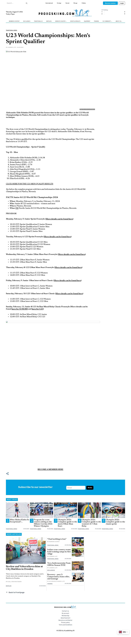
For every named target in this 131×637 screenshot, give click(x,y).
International (49, 3)
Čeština (84, 3)
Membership (65, 616)
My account (65, 613)
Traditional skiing (11, 30)
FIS (17, 208)
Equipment (87, 21)
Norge (75, 3)
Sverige (59, 3)
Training (96, 21)
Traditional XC (38, 21)
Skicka (90, 487)
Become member (110, 3)
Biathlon (48, 21)
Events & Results (75, 21)
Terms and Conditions (65, 625)
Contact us (65, 611)
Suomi (67, 3)
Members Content (14, 21)
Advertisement (65, 618)
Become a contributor (65, 620)
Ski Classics (26, 21)
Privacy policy (65, 622)
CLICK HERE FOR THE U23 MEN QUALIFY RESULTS (29, 184)
